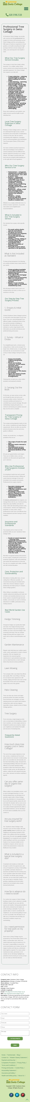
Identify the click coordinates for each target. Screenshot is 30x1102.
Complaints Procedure (9, 1063)
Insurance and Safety (8, 1073)
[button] (26, 8)
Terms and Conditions (8, 1065)
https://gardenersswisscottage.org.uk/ (14, 993)
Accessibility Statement (9, 1070)
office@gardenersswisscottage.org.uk (15, 991)
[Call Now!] (17, 15)
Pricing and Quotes (8, 1068)
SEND (15, 1045)
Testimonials (11, 1055)
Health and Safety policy (9, 1075)
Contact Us (5, 1057)
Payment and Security (8, 1060)
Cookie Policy (19, 1068)
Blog (18, 1055)
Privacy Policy (21, 1063)
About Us (21, 1075)
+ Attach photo (15, 1038)
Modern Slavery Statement (18, 1057)
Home (3, 1055)
